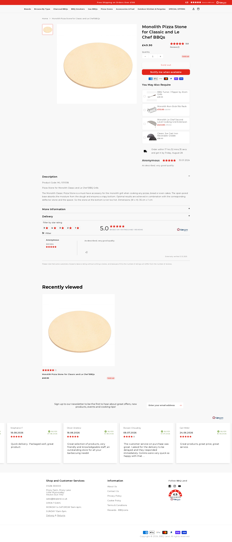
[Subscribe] (180, 405)
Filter (48, 233)
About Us (112, 486)
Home (45, 18)
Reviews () (174, 47)
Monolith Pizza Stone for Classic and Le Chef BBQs (68, 374)
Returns (61, 515)
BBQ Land (164, 536)
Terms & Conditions (117, 505)
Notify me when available (166, 72)
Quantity (146, 52)
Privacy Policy (114, 496)
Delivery (50, 515)
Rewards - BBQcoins (117, 510)
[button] (205, 2)
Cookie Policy (114, 500)
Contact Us (113, 491)
